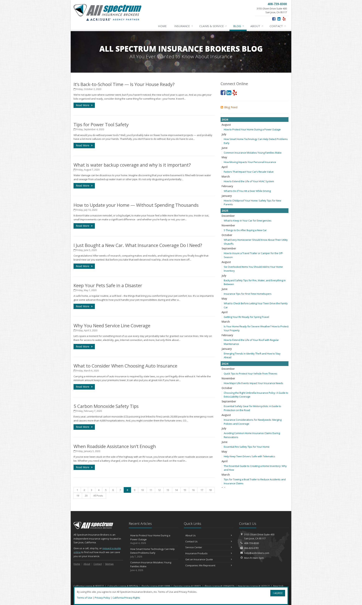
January (227, 196)
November (228, 225)
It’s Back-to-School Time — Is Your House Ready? (124, 84)
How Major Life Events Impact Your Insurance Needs (253, 383)
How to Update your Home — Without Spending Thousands (136, 205)
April (225, 167)
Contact (278, 26)
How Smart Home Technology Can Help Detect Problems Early (152, 552)
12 (159, 490)
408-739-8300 (251, 543)
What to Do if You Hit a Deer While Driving (247, 191)
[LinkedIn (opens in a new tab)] (279, 18)
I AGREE (278, 593)
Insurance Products (196, 553)
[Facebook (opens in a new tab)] (273, 18)
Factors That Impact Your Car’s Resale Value (249, 171)
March (226, 176)
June (224, 148)
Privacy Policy (102, 597)
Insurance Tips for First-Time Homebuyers (248, 293)
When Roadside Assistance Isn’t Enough (115, 446)
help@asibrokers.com (256, 553)
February (227, 186)
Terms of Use (84, 597)
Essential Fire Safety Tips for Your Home (246, 446)
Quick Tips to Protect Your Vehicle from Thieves (250, 373)
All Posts (98, 495)
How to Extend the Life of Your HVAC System (249, 181)
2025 (225, 210)
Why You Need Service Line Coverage (112, 325)
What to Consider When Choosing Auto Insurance (125, 366)
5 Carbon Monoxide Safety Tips (106, 406)
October (227, 235)
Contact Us (191, 541)
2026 (225, 119)
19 (77, 495)
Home (162, 26)
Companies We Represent (200, 565)
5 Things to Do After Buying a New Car (245, 230)
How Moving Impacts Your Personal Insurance (250, 162)
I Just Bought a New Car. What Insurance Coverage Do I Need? (138, 245)
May (224, 157)
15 (184, 490)
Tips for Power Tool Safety (101, 124)
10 (142, 490)
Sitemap (109, 564)
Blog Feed (230, 107)
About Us (190, 535)
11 (151, 490)
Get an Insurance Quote (199, 559)
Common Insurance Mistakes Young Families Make (252, 152)
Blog (238, 26)
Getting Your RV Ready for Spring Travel (246, 317)
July (224, 134)
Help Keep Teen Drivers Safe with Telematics (249, 456)
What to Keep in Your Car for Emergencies (248, 220)
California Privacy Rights (126, 597)
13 (167, 490)
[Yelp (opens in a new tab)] (284, 18)
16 (193, 490)
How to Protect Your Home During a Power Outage (252, 129)
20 (86, 495)
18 (210, 490)
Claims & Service (213, 26)
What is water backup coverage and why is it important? (132, 165)
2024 (225, 363)
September (229, 248)
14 (176, 490)
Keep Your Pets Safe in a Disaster (108, 285)
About (256, 26)
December (228, 216)
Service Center (193, 547)
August (226, 124)
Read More (83, 105)
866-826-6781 (251, 548)
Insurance (183, 26)
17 (201, 490)
